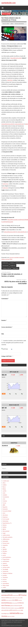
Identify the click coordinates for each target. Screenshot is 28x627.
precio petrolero (7, 557)
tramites (5, 575)
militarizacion (6, 539)
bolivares (3, 597)
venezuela (14, 613)
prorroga (7, 259)
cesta (4, 493)
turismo (5, 579)
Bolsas (4, 489)
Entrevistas (5, 521)
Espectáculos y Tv (20, 262)
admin (12, 23)
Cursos (4, 503)
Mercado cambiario (7, 537)
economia (5, 603)
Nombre (4, 320)
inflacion (3, 608)
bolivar (24, 595)
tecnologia (4, 613)
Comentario (5, 298)
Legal (4, 533)
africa (4, 482)
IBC (21, 605)
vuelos (4, 587)
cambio (4, 491)
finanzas (7, 605)
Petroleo (5, 551)
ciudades (5, 495)
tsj (7, 613)
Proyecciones (6, 559)
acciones (4, 595)
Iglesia (4, 529)
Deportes (5, 507)
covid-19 (9, 600)
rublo (21, 610)
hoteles (4, 527)
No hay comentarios (19, 23)
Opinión (5, 549)
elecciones (5, 515)
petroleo (6, 610)
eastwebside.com (8, 2)
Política (4, 553)
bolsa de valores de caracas (14, 597)
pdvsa (2, 610)
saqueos (5, 563)
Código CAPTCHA (6, 356)
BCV (20, 595)
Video (11, 259)
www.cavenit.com (19, 124)
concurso (11, 257)
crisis (4, 499)
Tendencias (12, 265)
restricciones (6, 561)
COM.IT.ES (9, 80)
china (7, 600)
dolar (16, 600)
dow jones (20, 600)
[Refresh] (11, 349)
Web (2, 334)
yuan (13, 616)
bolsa (7, 597)
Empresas (5, 517)
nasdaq (15, 608)
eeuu (4, 513)
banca (17, 595)
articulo (10, 595)
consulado (16, 257)
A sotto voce (5, 262)
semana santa (6, 567)
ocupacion (5, 545)
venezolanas (6, 583)
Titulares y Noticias (6, 268)
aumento (14, 595)
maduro (12, 608)
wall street (9, 616)
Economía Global (7, 511)
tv (8, 613)
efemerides (15, 603)
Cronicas (12, 262)
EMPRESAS (20, 603)
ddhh (4, 505)
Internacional (5, 265)
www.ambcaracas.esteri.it (7, 124)
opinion (21, 608)
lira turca (8, 608)
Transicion (5, 577)
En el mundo (6, 519)
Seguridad (5, 565)
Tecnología (5, 569)
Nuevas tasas (6, 543)
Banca (4, 487)
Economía (5, 509)
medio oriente (6, 535)
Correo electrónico (6, 327)
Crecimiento (6, 497)
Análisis (4, 484)
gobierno (12, 605)
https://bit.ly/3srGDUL (16, 58)
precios (18, 610)
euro (2, 605)
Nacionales (5, 541)
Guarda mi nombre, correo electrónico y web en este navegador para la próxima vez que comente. (13, 342)
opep (4, 547)
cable (21, 597)
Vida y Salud (15, 268)
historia (4, 525)
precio (4, 555)
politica (11, 610)
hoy (19, 605)
